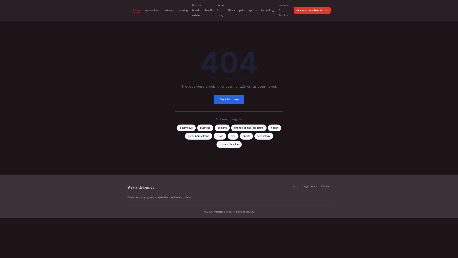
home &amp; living (198, 136)
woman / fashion (229, 144)
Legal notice (310, 186)
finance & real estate (196, 10)
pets (242, 10)
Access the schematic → (312, 10)
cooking (183, 10)
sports (253, 10)
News (231, 10)
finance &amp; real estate (249, 127)
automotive (152, 10)
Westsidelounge (140, 187)
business (168, 10)
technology (268, 10)
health (209, 10)
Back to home (229, 99)
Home (136, 10)
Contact (326, 186)
